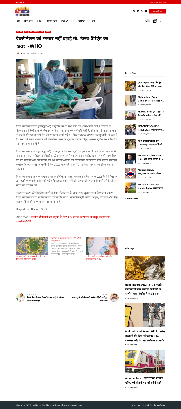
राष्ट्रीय (48, 31)
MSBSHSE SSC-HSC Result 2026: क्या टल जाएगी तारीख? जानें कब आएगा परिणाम (150, 128)
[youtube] (146, 11)
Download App (19, 2)
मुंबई (42, 31)
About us (136, 405)
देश (31, 31)
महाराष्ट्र (36, 31)
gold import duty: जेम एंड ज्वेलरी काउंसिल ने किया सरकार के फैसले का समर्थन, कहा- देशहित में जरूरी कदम (151, 85)
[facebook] (134, 11)
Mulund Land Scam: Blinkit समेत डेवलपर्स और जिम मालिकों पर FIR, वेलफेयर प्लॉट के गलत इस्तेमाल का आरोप (151, 99)
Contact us (147, 405)
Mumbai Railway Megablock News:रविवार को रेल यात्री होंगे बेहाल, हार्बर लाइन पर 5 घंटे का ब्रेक (150, 172)
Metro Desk (25, 53)
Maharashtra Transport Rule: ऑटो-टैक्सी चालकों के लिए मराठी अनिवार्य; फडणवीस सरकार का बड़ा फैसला (151, 157)
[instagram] (142, 11)
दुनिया (26, 31)
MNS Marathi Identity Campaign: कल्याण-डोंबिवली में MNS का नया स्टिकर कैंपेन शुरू (151, 143)
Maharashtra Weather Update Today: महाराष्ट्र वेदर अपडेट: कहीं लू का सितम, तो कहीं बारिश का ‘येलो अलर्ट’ (151, 186)
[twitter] (138, 11)
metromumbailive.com (73, 405)
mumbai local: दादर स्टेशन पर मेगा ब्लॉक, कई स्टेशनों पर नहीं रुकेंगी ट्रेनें (151, 114)
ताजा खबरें (19, 31)
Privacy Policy (159, 405)
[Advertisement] (64, 272)
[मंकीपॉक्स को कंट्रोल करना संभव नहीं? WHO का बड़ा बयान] (68, 246)
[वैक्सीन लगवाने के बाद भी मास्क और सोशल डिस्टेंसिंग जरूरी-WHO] (102, 246)
